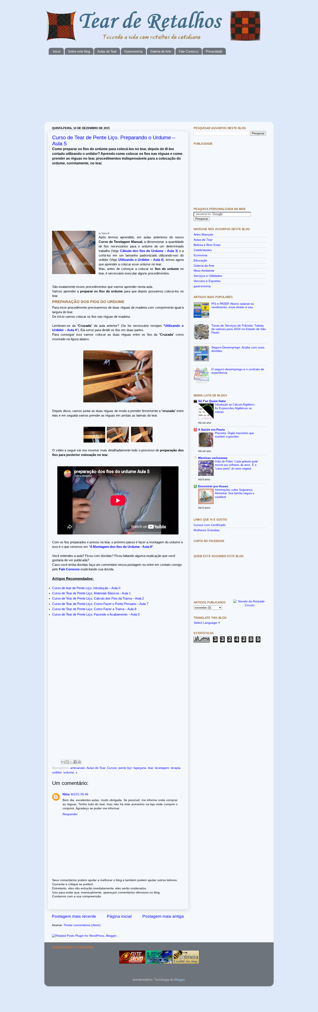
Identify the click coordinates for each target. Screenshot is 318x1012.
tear (150, 768)
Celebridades (203, 250)
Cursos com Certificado (210, 525)
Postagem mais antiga (163, 916)
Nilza (66, 794)
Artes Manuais (203, 234)
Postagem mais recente (74, 916)
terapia (175, 768)
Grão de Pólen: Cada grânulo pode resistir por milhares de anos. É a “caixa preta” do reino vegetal (236, 465)
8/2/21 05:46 (79, 794)
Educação (200, 260)
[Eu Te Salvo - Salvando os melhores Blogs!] (132, 962)
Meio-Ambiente (204, 270)
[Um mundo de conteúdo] (159, 962)
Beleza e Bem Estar (207, 245)
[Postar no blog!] (67, 762)
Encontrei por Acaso (213, 486)
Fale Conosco (188, 51)
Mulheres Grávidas (207, 530)
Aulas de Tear (107, 51)
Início (56, 51)
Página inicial (119, 916)
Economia (200, 255)
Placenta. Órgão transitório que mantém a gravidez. (234, 434)
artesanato (77, 768)
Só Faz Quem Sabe (212, 401)
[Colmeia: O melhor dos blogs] (186, 962)
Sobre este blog (79, 51)
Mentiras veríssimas (213, 458)
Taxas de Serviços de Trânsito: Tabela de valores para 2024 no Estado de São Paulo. (238, 329)
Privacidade (214, 51)
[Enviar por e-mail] (63, 762)
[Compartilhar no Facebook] (75, 762)
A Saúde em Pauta (211, 429)
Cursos (112, 768)
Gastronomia (133, 51)
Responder (70, 814)
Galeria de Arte (160, 51)
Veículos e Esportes (207, 281)
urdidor (57, 772)
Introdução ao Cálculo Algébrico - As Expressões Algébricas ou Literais (235, 408)
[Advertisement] (159, 91)
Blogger (179, 979)
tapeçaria (139, 768)
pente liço (125, 768)
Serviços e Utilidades (208, 275)
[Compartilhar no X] (71, 762)
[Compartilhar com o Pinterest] (79, 762)
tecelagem (162, 768)
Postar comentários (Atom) (82, 925)
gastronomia (202, 286)
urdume (68, 772)
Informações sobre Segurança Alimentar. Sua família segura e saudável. (234, 493)
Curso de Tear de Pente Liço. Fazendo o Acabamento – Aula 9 (96, 614)
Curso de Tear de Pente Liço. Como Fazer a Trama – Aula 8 (94, 609)
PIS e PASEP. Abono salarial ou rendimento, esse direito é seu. (232, 305)
